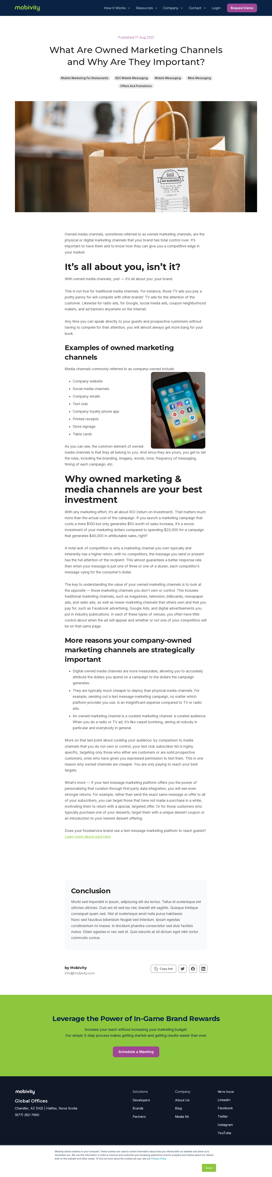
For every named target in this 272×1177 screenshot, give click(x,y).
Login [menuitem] (216, 8)
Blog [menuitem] (178, 1108)
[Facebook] (193, 969)
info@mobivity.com (80, 973)
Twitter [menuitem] (223, 1116)
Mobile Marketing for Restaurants (84, 78)
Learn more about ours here (87, 836)
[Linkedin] (203, 969)
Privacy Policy (158, 1158)
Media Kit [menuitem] (182, 1117)
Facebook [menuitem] (225, 1108)
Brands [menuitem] (138, 1108)
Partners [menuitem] (139, 1117)
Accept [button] (209, 1167)
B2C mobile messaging (131, 78)
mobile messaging (168, 78)
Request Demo (242, 8)
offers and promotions (136, 86)
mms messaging (199, 78)
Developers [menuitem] (141, 1100)
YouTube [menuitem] (224, 1133)
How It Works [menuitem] (115, 8)
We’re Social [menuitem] (226, 1091)
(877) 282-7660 (27, 1115)
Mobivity (78, 968)
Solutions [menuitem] (140, 1092)
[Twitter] (183, 969)
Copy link (166, 968)
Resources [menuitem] (144, 8)
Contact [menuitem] (195, 8)
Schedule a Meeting (136, 1052)
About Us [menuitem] (182, 1100)
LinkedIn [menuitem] (224, 1100)
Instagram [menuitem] (225, 1125)
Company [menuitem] (170, 8)
